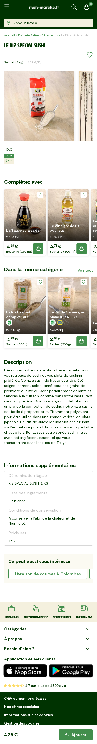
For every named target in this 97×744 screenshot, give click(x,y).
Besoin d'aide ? (19, 648)
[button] (25, 222)
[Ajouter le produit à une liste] (90, 55)
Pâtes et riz (50, 35)
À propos (13, 638)
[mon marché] (48, 7)
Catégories (15, 629)
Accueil (9, 35)
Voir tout (85, 270)
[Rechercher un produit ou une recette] (74, 7)
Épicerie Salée (28, 35)
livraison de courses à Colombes (48, 574)
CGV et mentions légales (25, 698)
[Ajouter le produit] (38, 248)
